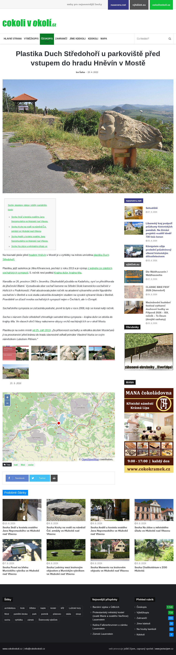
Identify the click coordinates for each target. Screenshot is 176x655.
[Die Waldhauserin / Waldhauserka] (133, 276)
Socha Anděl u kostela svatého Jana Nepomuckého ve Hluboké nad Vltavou (109, 530)
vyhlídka (19, 620)
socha (30, 465)
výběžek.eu (139, 4)
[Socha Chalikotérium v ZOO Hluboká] (154, 550)
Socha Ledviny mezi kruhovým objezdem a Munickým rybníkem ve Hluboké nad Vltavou (65, 570)
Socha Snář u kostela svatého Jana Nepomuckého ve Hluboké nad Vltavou (21, 530)
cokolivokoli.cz (161, 4)
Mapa (104, 38)
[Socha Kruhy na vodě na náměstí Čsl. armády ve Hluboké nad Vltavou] (66, 510)
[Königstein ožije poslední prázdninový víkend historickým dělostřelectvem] (133, 251)
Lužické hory (75, 608)
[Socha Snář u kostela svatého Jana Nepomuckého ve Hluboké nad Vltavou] (22, 510)
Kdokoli (93, 38)
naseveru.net (118, 4)
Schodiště (152, 208)
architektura (9, 608)
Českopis (47, 38)
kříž (62, 608)
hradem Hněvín (37, 254)
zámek (31, 620)
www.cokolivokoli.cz (13, 648)
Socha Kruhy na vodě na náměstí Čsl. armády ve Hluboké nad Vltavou (66, 530)
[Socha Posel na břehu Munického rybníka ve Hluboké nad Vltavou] (22, 550)
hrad (16, 465)
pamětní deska (21, 614)
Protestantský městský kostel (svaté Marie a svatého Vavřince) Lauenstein (110, 616)
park (34, 614)
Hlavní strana (13, 38)
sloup (78, 614)
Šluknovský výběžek (47, 620)
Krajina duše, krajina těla (67, 272)
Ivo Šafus (80, 72)
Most (23, 465)
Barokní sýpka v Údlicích (106, 607)
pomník (44, 614)
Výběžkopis (31, 38)
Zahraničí (61, 38)
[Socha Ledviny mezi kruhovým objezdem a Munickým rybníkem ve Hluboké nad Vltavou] (66, 550)
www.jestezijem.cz (164, 648)
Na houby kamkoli (146, 629)
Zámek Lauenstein (103, 634)
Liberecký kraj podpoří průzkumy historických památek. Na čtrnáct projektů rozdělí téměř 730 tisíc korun (159, 230)
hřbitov (32, 608)
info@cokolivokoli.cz (34, 648)
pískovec (57, 614)
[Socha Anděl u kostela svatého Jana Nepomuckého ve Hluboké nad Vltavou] (110, 510)
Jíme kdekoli (78, 38)
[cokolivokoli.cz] (29, 23)
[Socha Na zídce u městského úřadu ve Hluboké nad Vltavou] (154, 510)
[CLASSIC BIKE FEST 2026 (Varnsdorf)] (133, 291)
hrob (22, 608)
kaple (43, 608)
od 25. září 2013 (41, 330)
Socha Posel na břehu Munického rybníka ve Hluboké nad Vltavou (21, 570)
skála (68, 614)
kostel (53, 608)
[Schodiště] (133, 212)
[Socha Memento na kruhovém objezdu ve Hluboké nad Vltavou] (110, 550)
